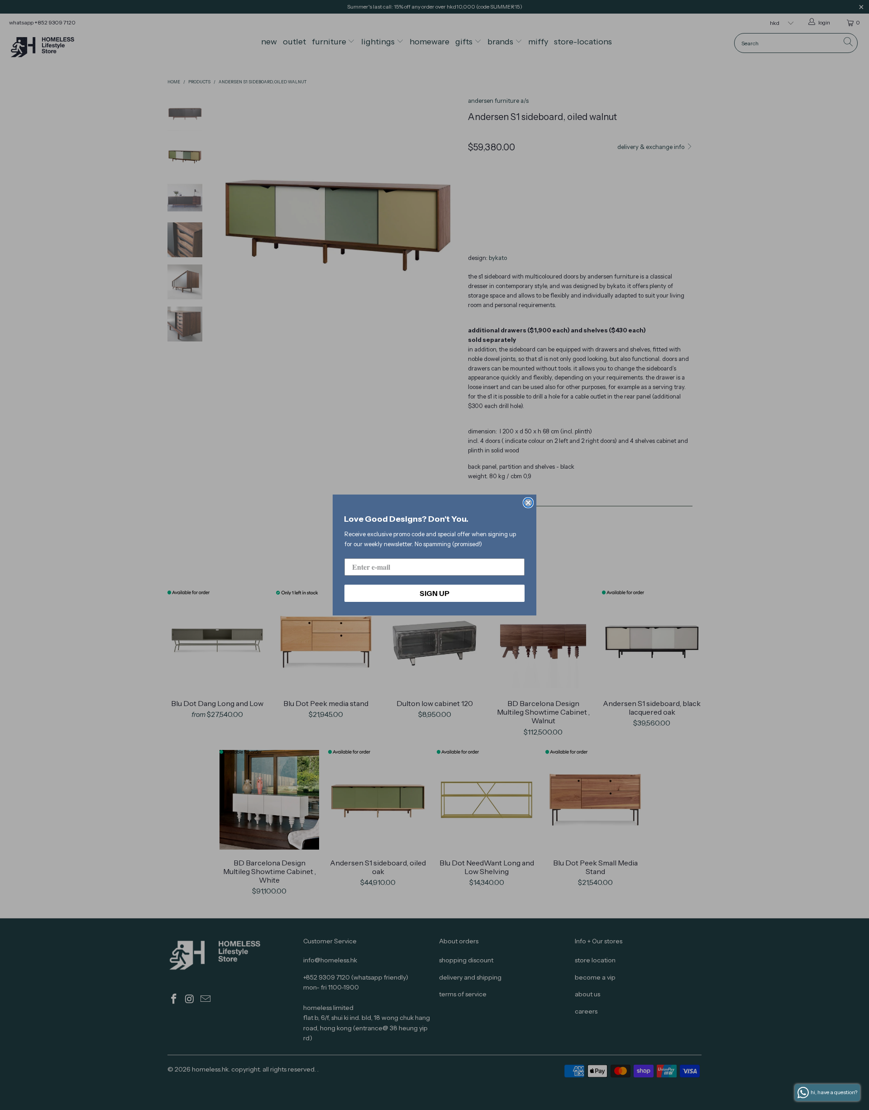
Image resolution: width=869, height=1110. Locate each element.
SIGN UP (434, 593)
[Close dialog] (528, 502)
